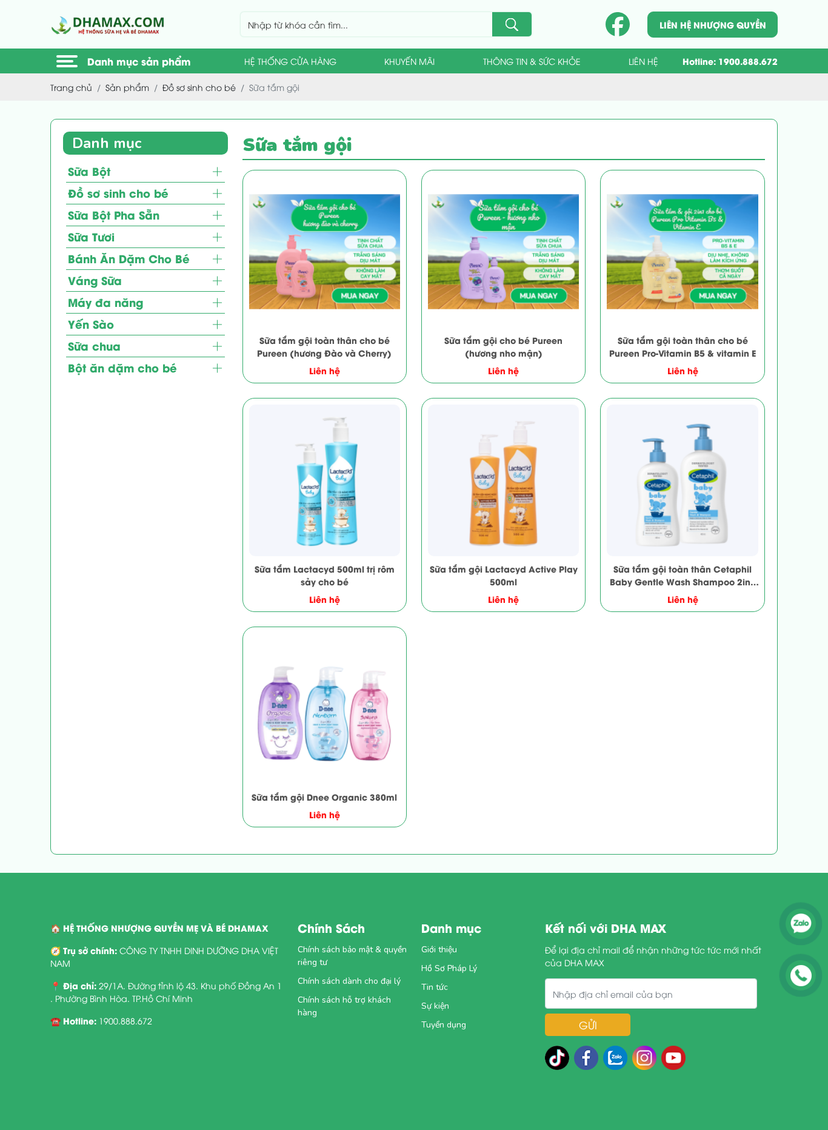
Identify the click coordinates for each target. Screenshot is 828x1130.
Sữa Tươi (91, 237)
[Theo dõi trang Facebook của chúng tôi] (618, 24)
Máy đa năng (105, 302)
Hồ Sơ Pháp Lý (449, 968)
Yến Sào (91, 324)
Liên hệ (643, 61)
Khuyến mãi (409, 61)
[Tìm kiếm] (512, 24)
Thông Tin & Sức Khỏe (532, 61)
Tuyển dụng (443, 1025)
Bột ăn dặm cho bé (122, 368)
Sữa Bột (89, 171)
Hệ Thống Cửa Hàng (290, 61)
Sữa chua (94, 346)
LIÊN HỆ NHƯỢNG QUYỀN (712, 24)
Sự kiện (435, 1006)
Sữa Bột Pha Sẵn (113, 215)
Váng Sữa (95, 280)
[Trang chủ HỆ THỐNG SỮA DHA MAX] (109, 24)
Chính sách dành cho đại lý (349, 981)
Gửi (588, 1025)
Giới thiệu (439, 949)
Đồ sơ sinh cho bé (118, 193)
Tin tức (434, 987)
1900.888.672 (748, 61)
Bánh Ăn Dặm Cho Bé (129, 259)
